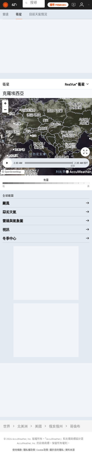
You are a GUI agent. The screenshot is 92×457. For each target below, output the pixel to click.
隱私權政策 (29, 450)
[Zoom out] (5, 109)
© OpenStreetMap (11, 171)
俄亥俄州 (56, 427)
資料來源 (70, 450)
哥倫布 (75, 427)
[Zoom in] (5, 103)
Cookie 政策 (43, 450)
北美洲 (22, 427)
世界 (6, 427)
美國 (38, 427)
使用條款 (17, 450)
